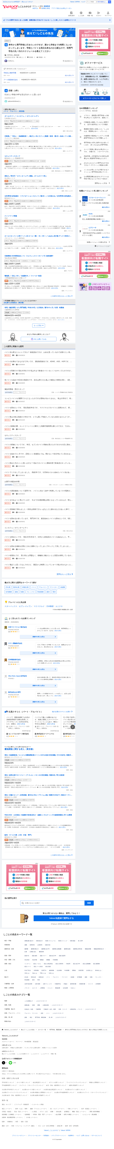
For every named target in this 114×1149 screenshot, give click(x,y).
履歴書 (26, 949)
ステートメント (58, 1135)
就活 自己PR (76, 963)
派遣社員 (25, 587)
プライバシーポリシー (18, 1135)
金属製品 (66, 1111)
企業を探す (71, 15)
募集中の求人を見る (39, 636)
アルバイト (43, 587)
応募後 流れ (33, 951)
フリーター (53, 587)
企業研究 (39, 945)
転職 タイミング (62, 940)
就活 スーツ (27, 966)
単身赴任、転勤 (28, 1009)
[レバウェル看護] (22, 877)
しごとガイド (35, 1054)
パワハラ (26, 988)
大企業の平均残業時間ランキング (64, 1092)
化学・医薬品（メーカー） (89, 1108)
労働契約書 (82, 984)
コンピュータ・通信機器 (89, 1114)
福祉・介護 (24, 1121)
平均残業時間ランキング (9, 1085)
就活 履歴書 (96, 963)
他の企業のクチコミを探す (61, 712)
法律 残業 (37, 984)
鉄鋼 (51, 1111)
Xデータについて (97, 1135)
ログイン (35, 8)
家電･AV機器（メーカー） (71, 1114)
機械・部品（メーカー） (79, 1111)
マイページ (108, 15)
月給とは (34, 973)
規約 (46, 1135)
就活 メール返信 (38, 966)
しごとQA (81, 15)
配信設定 (35, 1041)
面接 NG (26, 955)
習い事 (50, 1017)
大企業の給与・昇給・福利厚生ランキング (14, 1095)
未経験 (62, 587)
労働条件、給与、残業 (50, 1009)
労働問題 (38, 1009)
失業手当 (43, 970)
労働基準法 (58, 984)
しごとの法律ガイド (23, 1054)
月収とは (26, 973)
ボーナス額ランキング (23, 1082)
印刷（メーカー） (73, 1108)
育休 (54, 592)
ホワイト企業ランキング (56, 1082)
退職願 (48, 959)
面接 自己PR (52, 955)
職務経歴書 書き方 (99, 949)
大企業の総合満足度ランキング (53, 1089)
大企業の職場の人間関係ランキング (40, 1092)
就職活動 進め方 (28, 940)
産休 (48, 592)
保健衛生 (10, 1121)
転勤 (22, 592)
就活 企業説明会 (48, 963)
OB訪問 (68, 963)
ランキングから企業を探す (32, 1048)
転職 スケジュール (50, 940)
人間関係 (42, 988)
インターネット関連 (38, 1104)
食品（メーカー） (7, 1108)
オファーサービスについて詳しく (94, 98)
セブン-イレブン (25, 606)
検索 (109, 1)
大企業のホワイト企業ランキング (75, 1089)
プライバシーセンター (34, 1135)
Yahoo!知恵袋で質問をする (61, 918)
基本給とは (98, 970)
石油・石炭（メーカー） (21, 1111)
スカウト (98, 15)
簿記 (31, 1017)
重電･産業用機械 (95, 1111)
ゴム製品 (34, 1111)
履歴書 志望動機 (56, 949)
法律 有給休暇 (28, 984)
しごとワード (45, 1054)
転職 (33, 1005)
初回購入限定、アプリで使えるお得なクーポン (56, 8)
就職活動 (26, 1005)
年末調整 (66, 970)
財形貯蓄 (81, 970)
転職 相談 (72, 940)
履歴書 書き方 (35, 949)
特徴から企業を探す (16, 1048)
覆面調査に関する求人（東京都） (20, 749)
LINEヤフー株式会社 (8, 1071)
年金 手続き (27, 970)
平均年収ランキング (8, 1082)
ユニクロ (59, 606)
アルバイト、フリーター (31, 1013)
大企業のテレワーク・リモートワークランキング (91, 1092)
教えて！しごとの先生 (28, 1029)
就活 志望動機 (86, 963)
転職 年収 (47, 945)
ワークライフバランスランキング (76, 1082)
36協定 (65, 984)
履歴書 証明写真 (77, 949)
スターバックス (11, 606)
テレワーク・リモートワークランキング (31, 1085)
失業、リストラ (63, 1009)
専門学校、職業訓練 (13, 55)
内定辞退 (34, 959)
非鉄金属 (58, 1111)
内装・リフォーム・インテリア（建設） (23, 1126)
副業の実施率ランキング (76, 1085)
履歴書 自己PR (45, 949)
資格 (16, 592)
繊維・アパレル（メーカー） (39, 1108)
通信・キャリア (6, 1104)
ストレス (50, 988)
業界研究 (32, 945)
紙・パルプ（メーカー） (57, 1108)
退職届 (42, 959)
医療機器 (27, 1114)
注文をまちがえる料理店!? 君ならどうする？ (18, 2)
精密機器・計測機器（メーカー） (12, 1114)
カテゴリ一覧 (42, 1029)
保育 (16, 1121)
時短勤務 (40, 592)
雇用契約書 (73, 984)
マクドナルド (39, 606)
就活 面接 (48, 966)
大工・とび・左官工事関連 (46, 1126)
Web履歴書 (27, 1041)
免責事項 (71, 1135)
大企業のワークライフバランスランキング (14, 1092)
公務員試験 (46, 1005)
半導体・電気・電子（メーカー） (43, 1114)
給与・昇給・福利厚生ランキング (56, 1085)
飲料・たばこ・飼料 (21, 1108)
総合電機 (58, 1114)
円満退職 (55, 959)
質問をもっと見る (64, 574)
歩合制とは (89, 970)
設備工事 (59, 1126)
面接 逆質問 (62, 955)
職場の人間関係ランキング (97, 1082)
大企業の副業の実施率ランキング (40, 1095)
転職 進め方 (39, 940)
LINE (14, 1063)
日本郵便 (50, 606)
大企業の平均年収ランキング (10, 1089)
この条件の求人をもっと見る (60, 296)
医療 (3, 1121)
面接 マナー (43, 955)
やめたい (73, 988)
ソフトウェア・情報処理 (21, 1104)
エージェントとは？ (104, 246)
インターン (27, 963)
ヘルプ (83, 2)
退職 (38, 1005)
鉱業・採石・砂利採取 (71, 1126)
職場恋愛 (57, 988)
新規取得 (47, 6)
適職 (25, 945)
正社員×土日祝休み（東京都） (14, 302)
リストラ (90, 984)
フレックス (31, 592)
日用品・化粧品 (6, 1111)
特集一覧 (90, 15)
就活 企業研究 (59, 963)
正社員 (8, 587)
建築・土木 (5, 1126)
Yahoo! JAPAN (75, 2)
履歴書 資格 (67, 949)
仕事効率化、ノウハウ (76, 1009)
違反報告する (69, 61)
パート (33, 587)
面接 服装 (34, 955)
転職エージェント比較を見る (97, 242)
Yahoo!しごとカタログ (11, 1029)
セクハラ (34, 988)
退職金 (74, 970)
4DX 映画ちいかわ (103, 2)
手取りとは (43, 973)
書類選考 (41, 951)
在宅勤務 (9, 592)
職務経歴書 (88, 949)
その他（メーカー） (32, 1117)
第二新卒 (80, 940)
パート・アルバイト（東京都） (14, 111)
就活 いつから (37, 963)
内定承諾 (26, 959)
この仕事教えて (28, 1001)
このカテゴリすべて (41, 1001)
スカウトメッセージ (8, 1041)
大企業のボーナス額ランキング (31, 1089)
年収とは (51, 973)
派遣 (42, 1013)
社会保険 (59, 970)
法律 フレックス (47, 984)
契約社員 (16, 587)
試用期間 (98, 984)
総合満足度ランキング (39, 1082)
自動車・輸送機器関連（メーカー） (12, 1117)
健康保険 (51, 970)
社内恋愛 (65, 988)
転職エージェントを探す (49, 1048)
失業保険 (36, 970)
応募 (25, 951)
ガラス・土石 (44, 1111)
